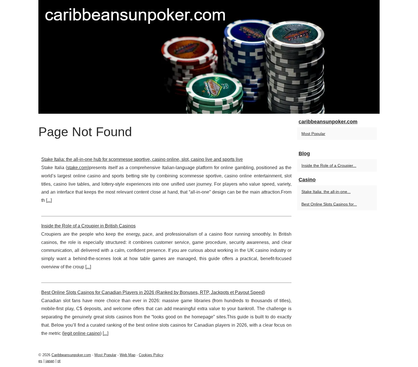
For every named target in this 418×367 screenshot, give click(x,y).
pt (59, 361)
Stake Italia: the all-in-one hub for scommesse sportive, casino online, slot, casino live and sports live (142, 159)
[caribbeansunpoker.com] (209, 57)
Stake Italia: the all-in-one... (326, 191)
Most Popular (313, 133)
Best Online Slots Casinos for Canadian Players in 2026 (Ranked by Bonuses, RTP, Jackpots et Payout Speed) (153, 292)
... (49, 200)
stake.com (77, 167)
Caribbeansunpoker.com (71, 355)
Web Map (127, 355)
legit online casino (81, 333)
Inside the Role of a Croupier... (328, 165)
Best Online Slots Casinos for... (329, 204)
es (40, 361)
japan (49, 361)
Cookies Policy (151, 355)
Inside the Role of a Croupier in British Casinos (88, 225)
